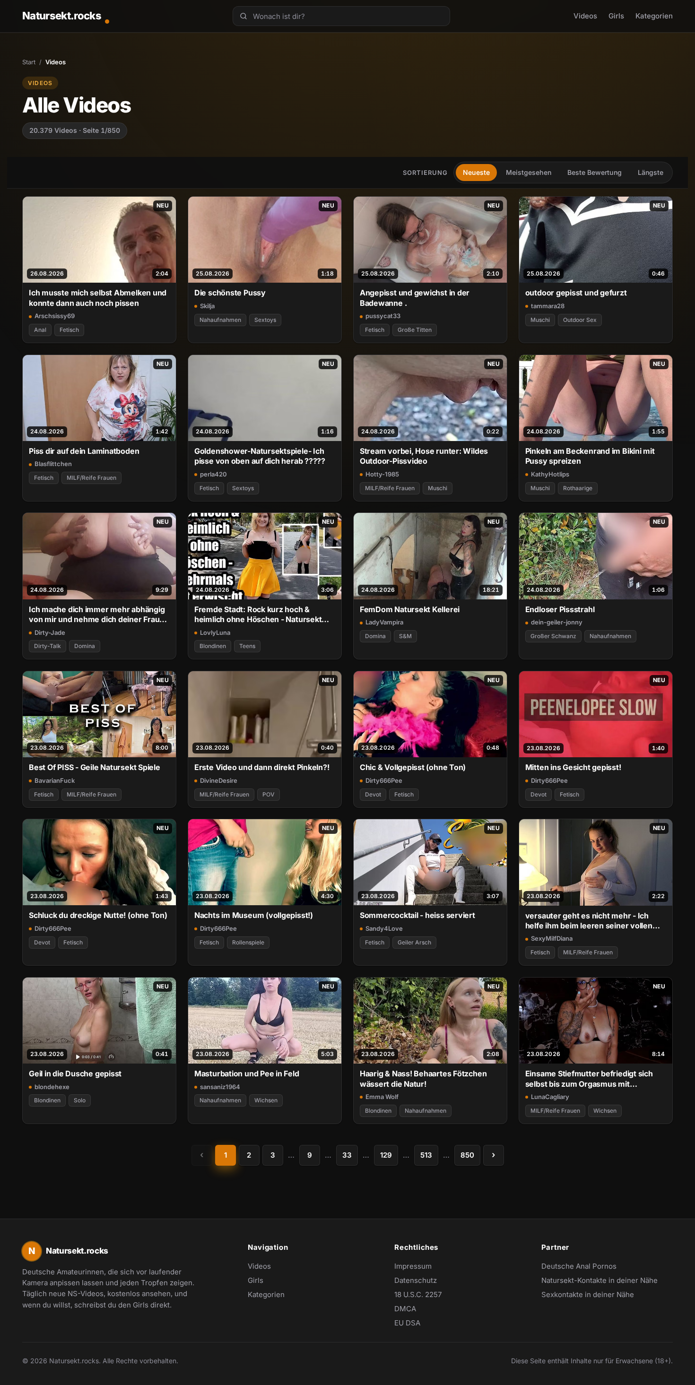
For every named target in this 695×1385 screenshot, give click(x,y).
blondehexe (52, 1087)
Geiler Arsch (414, 942)
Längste (650, 172)
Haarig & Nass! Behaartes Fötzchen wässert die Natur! (423, 1078)
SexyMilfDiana (552, 938)
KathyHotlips (550, 474)
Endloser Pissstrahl (560, 609)
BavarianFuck (55, 780)
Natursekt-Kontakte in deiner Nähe (599, 1281)
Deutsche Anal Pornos (583, 1267)
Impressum (413, 1266)
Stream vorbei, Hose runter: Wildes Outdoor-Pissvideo (424, 456)
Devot (373, 794)
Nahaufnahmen (220, 319)
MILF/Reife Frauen (91, 477)
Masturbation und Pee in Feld (246, 1073)
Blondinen (213, 645)
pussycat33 (382, 316)
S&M (405, 636)
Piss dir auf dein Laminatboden (84, 451)
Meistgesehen (528, 172)
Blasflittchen (53, 463)
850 (467, 1155)
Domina (84, 645)
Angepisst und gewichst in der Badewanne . (415, 297)
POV (268, 794)
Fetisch (69, 329)
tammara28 (548, 306)
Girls (616, 15)
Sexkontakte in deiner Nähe (587, 1295)
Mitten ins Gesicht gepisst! (573, 767)
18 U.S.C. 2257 (418, 1294)
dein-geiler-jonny (556, 622)
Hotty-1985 (382, 474)
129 (386, 1155)
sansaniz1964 (220, 1087)
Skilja (207, 306)
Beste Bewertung (594, 172)
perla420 (213, 474)
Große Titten (415, 329)
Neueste (476, 172)
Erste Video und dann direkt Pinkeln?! (262, 767)
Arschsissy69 (55, 316)
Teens (247, 645)
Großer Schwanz (553, 636)
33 (347, 1155)
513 (426, 1155)
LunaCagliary (550, 1096)
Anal (40, 329)
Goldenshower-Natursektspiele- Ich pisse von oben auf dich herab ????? (259, 456)
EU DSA (407, 1322)
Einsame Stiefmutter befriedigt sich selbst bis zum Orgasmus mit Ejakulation (589, 1079)
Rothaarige (577, 488)
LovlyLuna (215, 632)
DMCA (405, 1308)
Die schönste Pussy (230, 292)
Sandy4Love (384, 928)
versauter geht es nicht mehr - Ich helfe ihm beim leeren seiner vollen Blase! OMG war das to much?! (588, 921)
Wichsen (266, 1100)
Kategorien (654, 15)
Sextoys (265, 319)
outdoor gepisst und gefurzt (576, 292)
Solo (80, 1100)
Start (28, 62)
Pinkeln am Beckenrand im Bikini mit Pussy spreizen (590, 456)
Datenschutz (415, 1280)
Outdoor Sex (580, 319)
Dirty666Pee (383, 780)
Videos (585, 15)
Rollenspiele (248, 942)
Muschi (540, 319)
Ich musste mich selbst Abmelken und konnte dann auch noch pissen (97, 297)
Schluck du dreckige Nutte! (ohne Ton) (98, 915)
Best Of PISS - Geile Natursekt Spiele (94, 767)
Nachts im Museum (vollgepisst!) (253, 915)
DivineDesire (218, 780)
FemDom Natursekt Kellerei (410, 609)
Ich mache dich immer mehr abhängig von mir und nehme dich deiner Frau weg (97, 615)
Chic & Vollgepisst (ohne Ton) (413, 767)
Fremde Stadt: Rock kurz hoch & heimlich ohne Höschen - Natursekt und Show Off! (258, 615)
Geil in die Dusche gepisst (75, 1073)
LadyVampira (384, 622)
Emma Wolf (382, 1096)
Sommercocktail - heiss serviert (417, 915)
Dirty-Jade (50, 632)
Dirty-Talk (47, 645)
